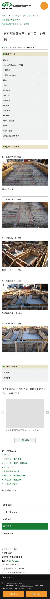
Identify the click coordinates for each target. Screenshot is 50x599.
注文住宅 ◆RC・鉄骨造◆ (16, 463)
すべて (7, 455)
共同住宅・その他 (11, 471)
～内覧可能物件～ (11, 484)
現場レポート (9, 518)
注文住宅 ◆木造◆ (12, 459)
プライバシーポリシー (26, 586)
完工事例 (7, 526)
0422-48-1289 (13, 561)
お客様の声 (8, 533)
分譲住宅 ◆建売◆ (12, 480)
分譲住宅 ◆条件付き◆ (14, 475)
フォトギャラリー (11, 511)
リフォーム (8, 467)
